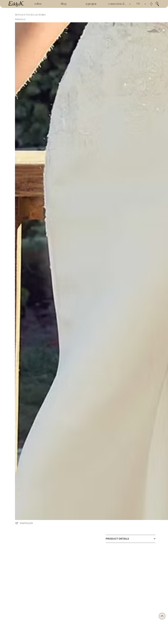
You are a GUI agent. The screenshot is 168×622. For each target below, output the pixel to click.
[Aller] (162, 616)
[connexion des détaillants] (130, 4)
